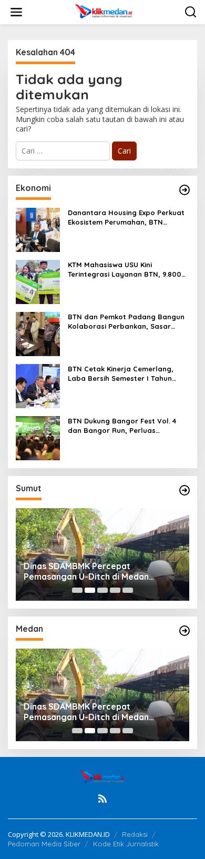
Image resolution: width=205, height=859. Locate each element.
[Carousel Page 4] (115, 590)
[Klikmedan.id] (105, 11)
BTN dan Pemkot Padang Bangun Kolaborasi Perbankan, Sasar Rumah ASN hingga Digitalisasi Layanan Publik (126, 321)
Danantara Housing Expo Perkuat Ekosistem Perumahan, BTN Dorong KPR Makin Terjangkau (126, 217)
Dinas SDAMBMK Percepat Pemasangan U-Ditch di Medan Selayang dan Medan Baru (86, 572)
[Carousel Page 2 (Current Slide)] (90, 590)
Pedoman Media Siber (44, 844)
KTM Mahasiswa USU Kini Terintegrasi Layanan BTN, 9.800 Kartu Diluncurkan (124, 269)
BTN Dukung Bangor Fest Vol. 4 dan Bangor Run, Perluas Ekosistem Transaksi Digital (122, 426)
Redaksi (135, 834)
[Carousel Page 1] (77, 590)
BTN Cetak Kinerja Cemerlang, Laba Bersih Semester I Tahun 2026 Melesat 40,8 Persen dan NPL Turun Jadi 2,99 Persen (128, 374)
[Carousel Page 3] (102, 590)
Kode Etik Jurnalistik (126, 844)
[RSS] (102, 798)
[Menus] (16, 12)
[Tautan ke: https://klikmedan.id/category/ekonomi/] (184, 190)
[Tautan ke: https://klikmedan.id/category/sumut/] (184, 490)
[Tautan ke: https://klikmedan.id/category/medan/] (184, 630)
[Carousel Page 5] (127, 590)
